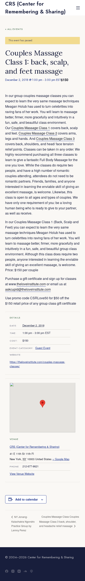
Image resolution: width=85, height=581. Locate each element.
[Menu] (78, 8)
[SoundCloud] (25, 571)
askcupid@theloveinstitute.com (28, 289)
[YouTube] (19, 571)
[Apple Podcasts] (31, 571)
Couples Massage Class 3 (55, 138)
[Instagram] (12, 571)
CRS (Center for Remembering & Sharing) (35, 7)
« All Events (14, 29)
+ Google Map (60, 459)
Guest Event (42, 348)
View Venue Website (22, 474)
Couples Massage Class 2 (38, 133)
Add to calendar (26, 499)
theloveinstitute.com (31, 284)
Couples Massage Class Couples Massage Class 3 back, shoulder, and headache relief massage (59, 521)
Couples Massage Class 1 (30, 127)
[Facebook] (6, 571)
